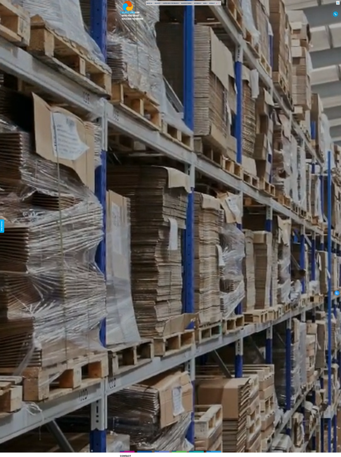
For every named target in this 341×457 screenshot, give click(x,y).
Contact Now (2, 226)
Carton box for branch (171, 3)
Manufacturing (186, 3)
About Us (149, 3)
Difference (197, 3)
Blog (205, 3)
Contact (212, 3)
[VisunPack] (131, 7)
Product (157, 3)
